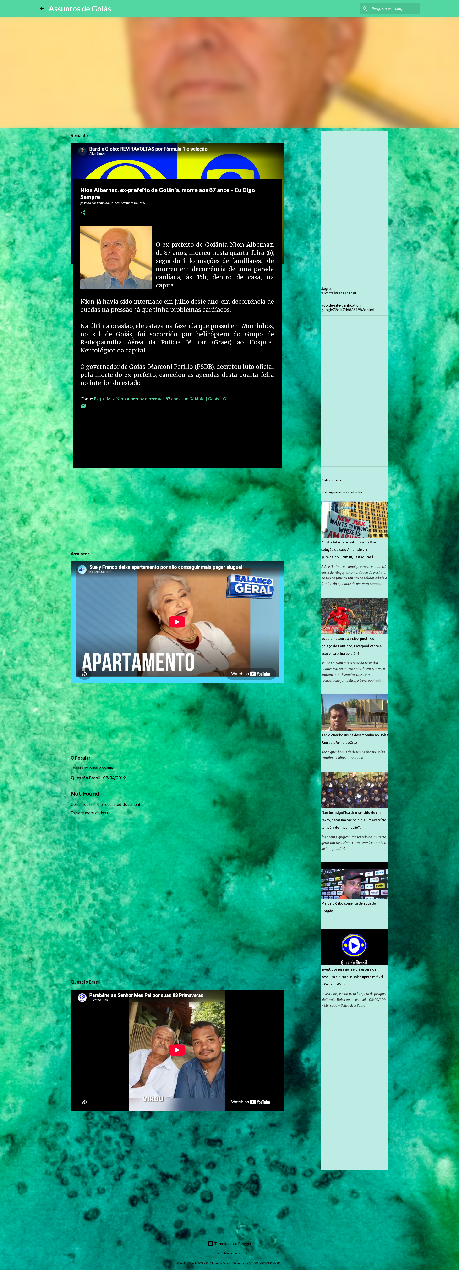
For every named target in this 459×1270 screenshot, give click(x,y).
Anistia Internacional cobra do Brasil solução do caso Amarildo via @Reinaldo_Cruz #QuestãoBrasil (349, 549)
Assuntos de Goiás (80, 8)
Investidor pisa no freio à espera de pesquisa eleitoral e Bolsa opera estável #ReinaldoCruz (352, 977)
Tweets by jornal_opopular (92, 768)
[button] (83, 213)
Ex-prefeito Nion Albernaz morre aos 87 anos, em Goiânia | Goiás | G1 (161, 399)
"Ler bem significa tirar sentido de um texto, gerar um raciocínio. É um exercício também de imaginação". (353, 820)
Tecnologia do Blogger (232, 1243)
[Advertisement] (177, 508)
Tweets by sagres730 (338, 293)
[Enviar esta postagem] (83, 407)
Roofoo (242, 1253)
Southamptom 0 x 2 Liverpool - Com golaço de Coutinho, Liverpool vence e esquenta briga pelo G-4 (351, 646)
